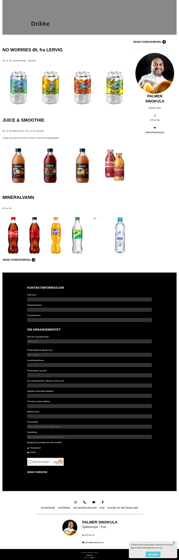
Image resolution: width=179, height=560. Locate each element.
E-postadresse (34, 315)
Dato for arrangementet (38, 337)
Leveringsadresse (36, 360)
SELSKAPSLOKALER (85, 507)
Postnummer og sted (37, 371)
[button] (174, 542)
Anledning (32, 432)
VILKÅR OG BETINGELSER (122, 507)
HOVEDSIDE (48, 507)
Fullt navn (32, 295)
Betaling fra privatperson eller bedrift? (44, 442)
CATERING (64, 507)
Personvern (89, 555)
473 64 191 (155, 120)
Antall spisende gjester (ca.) (40, 350)
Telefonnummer (35, 305)
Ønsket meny (34, 412)
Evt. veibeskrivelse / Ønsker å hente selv (45, 381)
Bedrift (32, 452)
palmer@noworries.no (154, 132)
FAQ (102, 507)
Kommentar (32, 422)
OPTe (92, 557)
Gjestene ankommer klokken (41, 391)
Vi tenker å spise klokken (39, 401)
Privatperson (35, 448)
